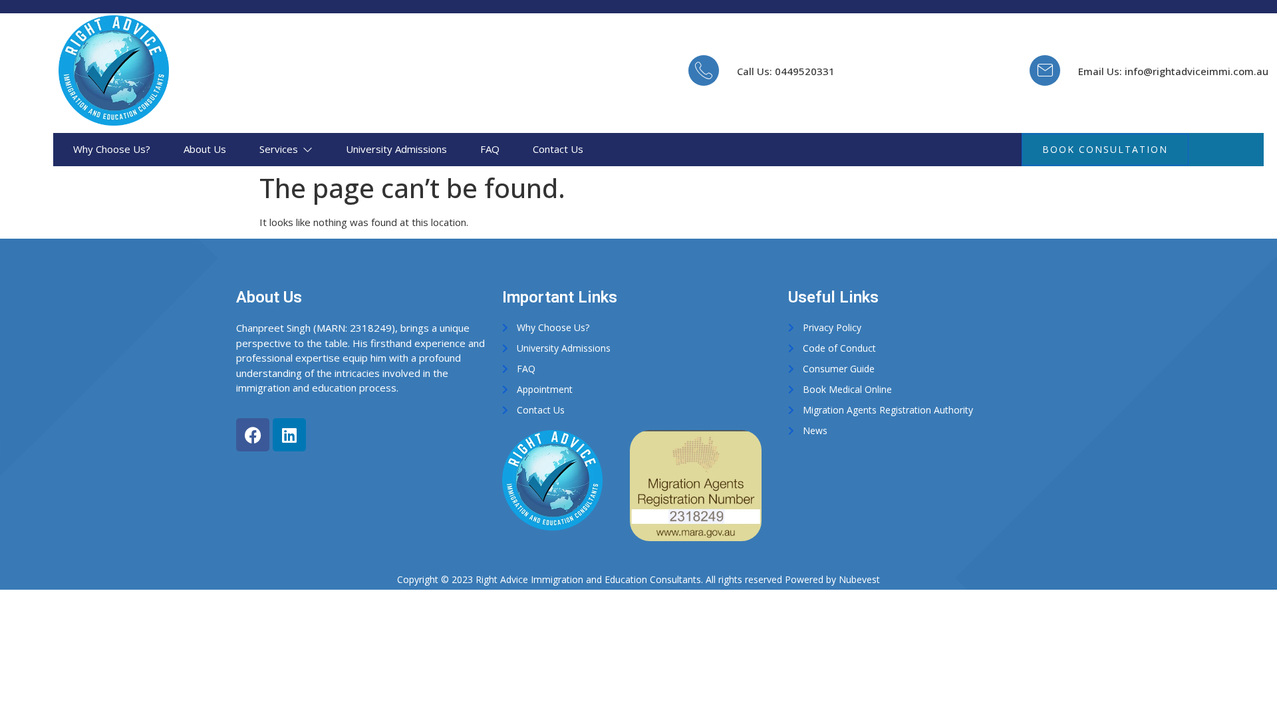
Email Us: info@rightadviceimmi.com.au (1173, 71)
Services (278, 149)
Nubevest (859, 579)
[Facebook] (252, 434)
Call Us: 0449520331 (786, 71)
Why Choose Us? (111, 149)
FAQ (489, 149)
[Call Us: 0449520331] (704, 70)
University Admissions (396, 149)
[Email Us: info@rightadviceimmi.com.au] (1045, 70)
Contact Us (558, 149)
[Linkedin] (289, 434)
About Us (205, 149)
